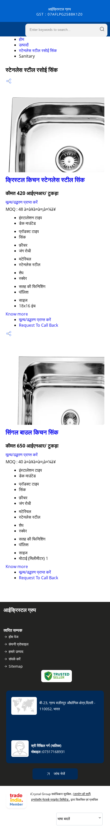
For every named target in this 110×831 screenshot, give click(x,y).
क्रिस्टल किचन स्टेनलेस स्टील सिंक (45, 179)
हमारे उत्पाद (16, 651)
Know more (17, 314)
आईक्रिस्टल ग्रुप (59, 12)
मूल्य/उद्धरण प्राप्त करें (22, 202)
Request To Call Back (38, 325)
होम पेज (13, 636)
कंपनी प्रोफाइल (18, 644)
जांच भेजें (59, 773)
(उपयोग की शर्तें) (82, 794)
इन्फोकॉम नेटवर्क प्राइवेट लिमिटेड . (50, 799)
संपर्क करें (14, 658)
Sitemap (16, 666)
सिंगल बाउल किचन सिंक (32, 432)
